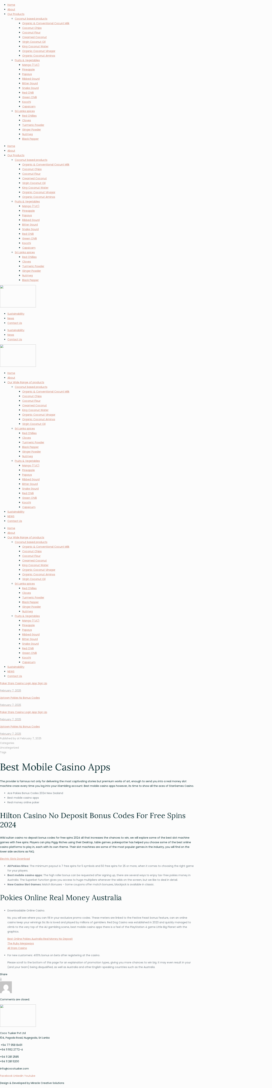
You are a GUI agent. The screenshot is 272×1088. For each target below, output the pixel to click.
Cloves (26, 120)
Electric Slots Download (15, 859)
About (11, 9)
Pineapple (28, 69)
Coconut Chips (32, 28)
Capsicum (29, 507)
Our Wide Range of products (25, 382)
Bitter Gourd (30, 83)
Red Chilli (28, 92)
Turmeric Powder (33, 125)
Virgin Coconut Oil (34, 42)
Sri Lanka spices (25, 111)
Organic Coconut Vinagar (38, 51)
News (10, 318)
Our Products (15, 14)
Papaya (27, 74)
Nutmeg (27, 134)
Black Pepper (30, 139)
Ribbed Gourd (31, 79)
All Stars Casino (17, 948)
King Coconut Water (35, 46)
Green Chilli (29, 97)
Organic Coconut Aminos (38, 55)
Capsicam (29, 106)
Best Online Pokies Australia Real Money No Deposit (40, 939)
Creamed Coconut (34, 37)
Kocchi (26, 102)
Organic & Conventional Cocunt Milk (45, 23)
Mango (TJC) (30, 65)
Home (11, 5)
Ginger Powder (31, 129)
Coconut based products (31, 19)
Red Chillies (29, 116)
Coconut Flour (31, 32)
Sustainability (15, 314)
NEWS (10, 516)
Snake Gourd (30, 88)
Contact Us (14, 323)
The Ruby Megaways (20, 943)
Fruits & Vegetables (27, 60)
